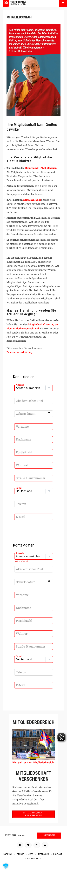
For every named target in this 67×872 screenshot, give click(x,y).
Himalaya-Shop (32, 199)
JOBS (30, 854)
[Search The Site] (45, 845)
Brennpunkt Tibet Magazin (41, 168)
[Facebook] (20, 845)
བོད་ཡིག (21, 835)
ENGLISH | (11, 835)
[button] (6, 866)
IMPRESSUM (43, 854)
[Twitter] (28, 845)
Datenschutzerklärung (19, 352)
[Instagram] (37, 845)
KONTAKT (57, 854)
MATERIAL (7, 854)
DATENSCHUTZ (34, 858)
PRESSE (20, 854)
